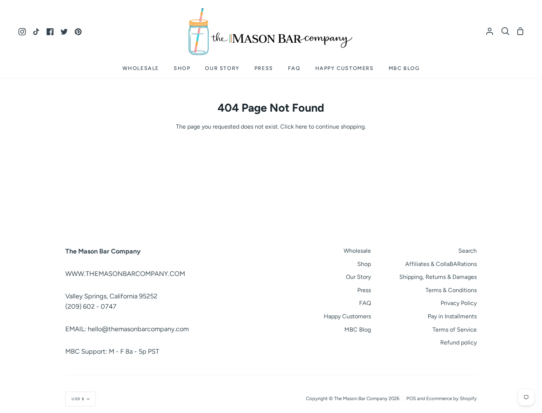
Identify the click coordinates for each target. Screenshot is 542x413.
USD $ (78, 398)
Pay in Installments (452, 316)
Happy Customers (347, 316)
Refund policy (458, 342)
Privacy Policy (459, 303)
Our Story (358, 276)
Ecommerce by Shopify (451, 398)
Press (364, 290)
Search (467, 250)
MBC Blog (357, 329)
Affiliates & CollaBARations (441, 263)
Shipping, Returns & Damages (438, 276)
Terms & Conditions (451, 290)
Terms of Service (454, 329)
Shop (364, 263)
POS (411, 398)
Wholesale (357, 250)
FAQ (365, 303)
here (301, 126)
